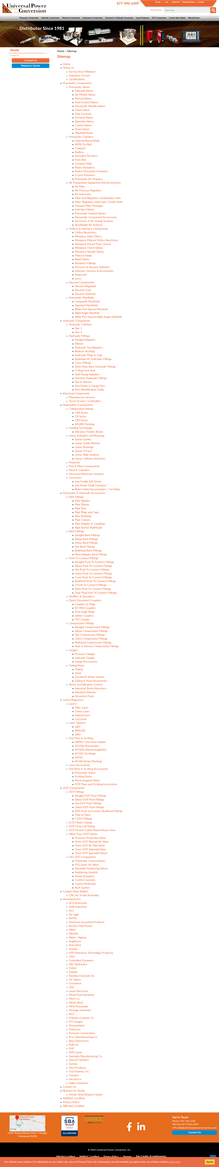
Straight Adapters (85, 340)
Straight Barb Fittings (87, 535)
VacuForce (75, 1079)
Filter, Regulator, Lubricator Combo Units (99, 202)
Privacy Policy (71, 1102)
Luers (78, 278)
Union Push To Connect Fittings (93, 573)
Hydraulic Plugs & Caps (88, 355)
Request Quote (189, 2)
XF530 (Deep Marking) (88, 761)
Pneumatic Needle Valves (90, 106)
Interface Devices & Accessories (94, 271)
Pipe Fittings (76, 497)
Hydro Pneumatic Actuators (91, 171)
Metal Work (76, 1002)
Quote (157, 2)
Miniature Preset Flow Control (93, 244)
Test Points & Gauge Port (90, 386)
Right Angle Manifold (87, 313)
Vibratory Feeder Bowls (89, 432)
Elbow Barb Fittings (86, 539)
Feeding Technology (80, 428)
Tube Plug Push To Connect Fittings (96, 593)
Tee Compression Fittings (90, 635)
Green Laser (82, 711)
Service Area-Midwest (82, 71)
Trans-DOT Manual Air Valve (91, 841)
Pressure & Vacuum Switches (92, 267)
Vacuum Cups (83, 290)
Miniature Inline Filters (88, 236)
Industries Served (79, 75)
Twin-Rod (80, 160)
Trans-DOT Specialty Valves (91, 853)
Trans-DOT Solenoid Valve (90, 849)
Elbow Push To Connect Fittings (93, 566)
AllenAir (73, 933)
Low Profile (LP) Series (88, 481)
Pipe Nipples (82, 501)
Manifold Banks (84, 133)
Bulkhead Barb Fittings (88, 550)
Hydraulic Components (50, 18)
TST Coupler (82, 619)
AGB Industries (78, 907)
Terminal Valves (84, 117)
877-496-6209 (128, 3)
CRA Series (81, 413)
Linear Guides (83, 439)
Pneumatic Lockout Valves (90, 213)
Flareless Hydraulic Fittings (91, 378)
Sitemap (127, 1156)
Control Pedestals (85, 884)
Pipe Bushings (83, 516)
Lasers (73, 704)
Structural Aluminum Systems (86, 474)
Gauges (73, 650)
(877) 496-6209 (190, 1124)
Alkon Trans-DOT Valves (83, 834)
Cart (166, 2)
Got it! (210, 1162)
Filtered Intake (83, 255)
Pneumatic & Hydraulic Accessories (119, 18)
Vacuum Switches (85, 294)
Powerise (74, 462)
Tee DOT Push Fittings (88, 803)
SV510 (79, 757)
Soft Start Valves (84, 209)
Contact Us (69, 1087)
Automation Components (93, 18)
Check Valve (82, 110)
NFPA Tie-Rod (83, 144)
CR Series (80, 416)
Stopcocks (81, 274)
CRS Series (81, 420)
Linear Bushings (84, 447)
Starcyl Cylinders (79, 1060)
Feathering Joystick (86, 872)
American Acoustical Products (86, 922)
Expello (73, 972)
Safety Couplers (84, 616)
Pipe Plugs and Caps (87, 512)
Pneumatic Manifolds (81, 297)
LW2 (77, 727)
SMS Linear (76, 1052)
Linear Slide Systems (87, 455)
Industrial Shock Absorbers (91, 688)
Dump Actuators (84, 876)
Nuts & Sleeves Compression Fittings (97, 646)
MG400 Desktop (85, 424)
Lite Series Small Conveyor (91, 485)
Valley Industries (78, 1083)
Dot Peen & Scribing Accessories (88, 769)
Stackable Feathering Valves (91, 868)
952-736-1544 (187, 1121)
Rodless (79, 152)
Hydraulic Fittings (79, 336)
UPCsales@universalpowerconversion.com (194, 1128)
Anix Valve (75, 945)
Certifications (77, 79)
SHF (71, 1048)
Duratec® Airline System (89, 677)
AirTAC (73, 918)
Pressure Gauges (85, 654)
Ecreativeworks (158, 1156)
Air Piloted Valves (85, 94)
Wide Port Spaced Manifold (91, 309)
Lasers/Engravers (142, 18)
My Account (156, 10)
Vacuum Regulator (85, 286)
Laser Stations (77, 723)
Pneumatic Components (29, 18)
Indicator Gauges (85, 658)
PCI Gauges (76, 1021)
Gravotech (75, 983)
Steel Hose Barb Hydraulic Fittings (95, 366)
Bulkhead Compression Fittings (93, 642)
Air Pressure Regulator (88, 190)
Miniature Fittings (85, 263)
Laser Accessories (79, 765)
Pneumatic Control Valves (90, 861)
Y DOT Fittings (83, 818)
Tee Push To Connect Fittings (92, 569)
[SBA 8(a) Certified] (69, 1125)
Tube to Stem (83, 815)
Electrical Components (71, 18)
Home (60, 51)
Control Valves (83, 125)
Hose (78, 673)
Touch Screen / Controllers (85, 401)
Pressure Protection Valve (90, 838)
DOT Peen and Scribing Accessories (96, 784)
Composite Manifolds (87, 301)
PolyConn (74, 1029)
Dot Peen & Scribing (81, 738)
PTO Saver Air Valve (87, 865)
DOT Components (159, 18)
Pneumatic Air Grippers (89, 179)
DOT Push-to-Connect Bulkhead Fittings (99, 811)
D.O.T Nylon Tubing (80, 822)
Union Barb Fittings (86, 543)
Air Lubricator (83, 194)
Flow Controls (83, 114)
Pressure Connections (82, 1033)
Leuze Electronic (78, 991)
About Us (176, 2)
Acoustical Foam (84, 696)
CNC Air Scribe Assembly (84, 895)
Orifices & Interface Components (88, 229)
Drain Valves (82, 129)
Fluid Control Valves (86, 102)
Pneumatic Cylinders (81, 137)
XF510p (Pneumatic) (87, 746)
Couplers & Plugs (85, 604)
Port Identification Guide (89, 389)
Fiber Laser (81, 707)
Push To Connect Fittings (83, 558)
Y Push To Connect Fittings (91, 585)
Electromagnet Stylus (87, 780)
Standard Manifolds (86, 305)
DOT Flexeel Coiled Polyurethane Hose (92, 830)
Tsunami (74, 1075)
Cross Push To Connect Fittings (93, 577)
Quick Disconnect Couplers (85, 600)
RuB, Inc (74, 1045)
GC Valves (75, 979)
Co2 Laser (81, 719)
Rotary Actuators (85, 167)
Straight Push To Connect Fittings (94, 562)
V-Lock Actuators (85, 175)
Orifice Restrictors (85, 232)
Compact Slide (83, 163)
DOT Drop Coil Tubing (82, 826)
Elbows (79, 343)
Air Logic (74, 914)
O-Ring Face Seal (85, 370)
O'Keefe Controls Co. (81, 1018)
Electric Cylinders (79, 470)
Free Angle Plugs (85, 612)
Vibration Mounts (85, 692)
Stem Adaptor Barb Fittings (91, 554)
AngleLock (75, 941)
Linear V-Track (83, 451)
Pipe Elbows (82, 504)
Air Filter (80, 186)
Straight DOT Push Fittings (90, 796)
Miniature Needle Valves (89, 252)
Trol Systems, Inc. (79, 1071)
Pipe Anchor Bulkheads (88, 527)
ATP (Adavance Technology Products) (91, 953)
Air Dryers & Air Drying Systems (94, 221)
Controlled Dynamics (81, 960)
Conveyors (75, 477)
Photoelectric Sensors (82, 397)
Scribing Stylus (83, 776)
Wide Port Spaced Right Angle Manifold (98, 317)
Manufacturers (194, 18)
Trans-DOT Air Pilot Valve (90, 845)
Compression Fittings (81, 623)
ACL (71, 910)
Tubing (79, 669)
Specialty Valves (84, 121)
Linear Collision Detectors (90, 458)
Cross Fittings (83, 363)
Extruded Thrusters (86, 156)
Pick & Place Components (84, 466)
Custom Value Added (177, 18)
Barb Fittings (76, 531)
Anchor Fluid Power (81, 926)
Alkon (72, 930)
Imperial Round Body (87, 141)
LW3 (77, 734)
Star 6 (78, 332)
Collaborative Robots (81, 409)
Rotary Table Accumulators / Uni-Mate (97, 489)
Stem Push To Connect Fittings (93, 589)
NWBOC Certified (74, 1098)
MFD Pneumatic (78, 1006)
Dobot (72, 968)
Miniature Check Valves (89, 248)
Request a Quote (30, 65)
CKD (72, 956)
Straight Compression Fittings (92, 627)
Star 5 (78, 328)
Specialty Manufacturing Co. (85, 1056)
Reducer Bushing (85, 351)
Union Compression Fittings (91, 638)
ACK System (82, 888)
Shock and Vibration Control (85, 684)
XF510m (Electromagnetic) (90, 749)
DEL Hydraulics (78, 964)
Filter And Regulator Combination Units (98, 198)
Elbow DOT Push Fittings (89, 799)
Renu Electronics (79, 1041)
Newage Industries (80, 1010)
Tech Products (77, 1068)
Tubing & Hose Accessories (91, 681)
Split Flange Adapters (87, 374)
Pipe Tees (80, 508)
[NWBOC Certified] (94, 1121)
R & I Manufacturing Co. (83, 1037)
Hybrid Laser (82, 715)
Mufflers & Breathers (81, 596)
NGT (72, 1014)
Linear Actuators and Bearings (86, 435)
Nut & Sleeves (83, 382)
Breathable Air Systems (88, 225)
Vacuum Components (81, 282)
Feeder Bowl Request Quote (85, 1094)
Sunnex (73, 1064)
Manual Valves (83, 98)
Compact (80, 148)
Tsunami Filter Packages (89, 206)
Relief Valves (82, 259)
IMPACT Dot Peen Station (90, 742)
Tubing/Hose (76, 665)
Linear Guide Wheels (87, 443)
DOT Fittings (76, 792)
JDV (71, 987)
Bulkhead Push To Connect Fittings (95, 581)
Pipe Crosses (82, 520)
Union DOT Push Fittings (89, 807)
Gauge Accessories (86, 661)
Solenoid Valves (84, 91)
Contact (201, 2)
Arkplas (73, 949)
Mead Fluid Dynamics (82, 995)
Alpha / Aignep (77, 937)
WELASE (80, 730)
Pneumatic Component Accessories (96, 217)
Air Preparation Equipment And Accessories (95, 183)
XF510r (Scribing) (85, 753)
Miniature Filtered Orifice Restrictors (96, 240)
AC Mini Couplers (85, 608)
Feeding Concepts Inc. (82, 976)
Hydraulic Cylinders (80, 324)
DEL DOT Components (82, 857)
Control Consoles (85, 880)
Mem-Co (74, 999)
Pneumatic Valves (79, 87)
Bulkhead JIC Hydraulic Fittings (93, 359)
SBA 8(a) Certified (73, 1106)
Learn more (174, 1162)
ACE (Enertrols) (78, 903)
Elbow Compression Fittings (91, 631)
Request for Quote (74, 1090)
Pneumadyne (76, 1025)
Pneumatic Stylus (85, 773)
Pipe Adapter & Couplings (90, 524)
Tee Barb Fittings (85, 546)
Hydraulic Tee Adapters (88, 347)
